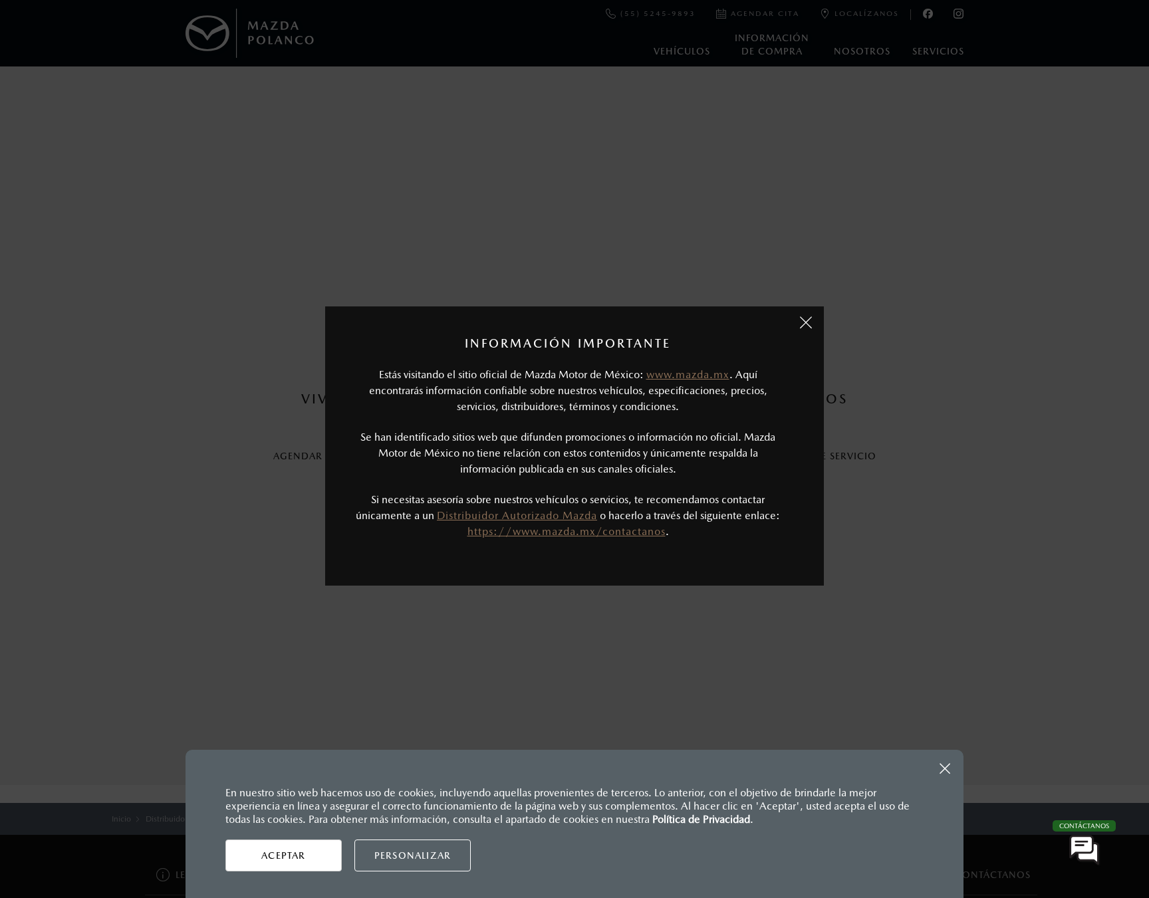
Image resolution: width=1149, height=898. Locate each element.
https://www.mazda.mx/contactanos (566, 531)
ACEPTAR (283, 855)
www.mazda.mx (687, 374)
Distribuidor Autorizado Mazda (517, 515)
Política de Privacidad (701, 819)
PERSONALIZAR (412, 855)
